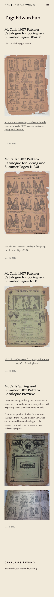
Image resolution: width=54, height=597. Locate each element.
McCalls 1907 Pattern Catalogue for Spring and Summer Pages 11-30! (24, 162)
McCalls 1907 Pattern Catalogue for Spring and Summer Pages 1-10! (24, 277)
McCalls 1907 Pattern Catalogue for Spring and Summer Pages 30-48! (24, 33)
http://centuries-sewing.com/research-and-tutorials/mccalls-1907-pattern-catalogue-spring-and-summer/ (25, 126)
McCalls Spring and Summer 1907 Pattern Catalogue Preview (22, 389)
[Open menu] (48, 5)
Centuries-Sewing (19, 5)
